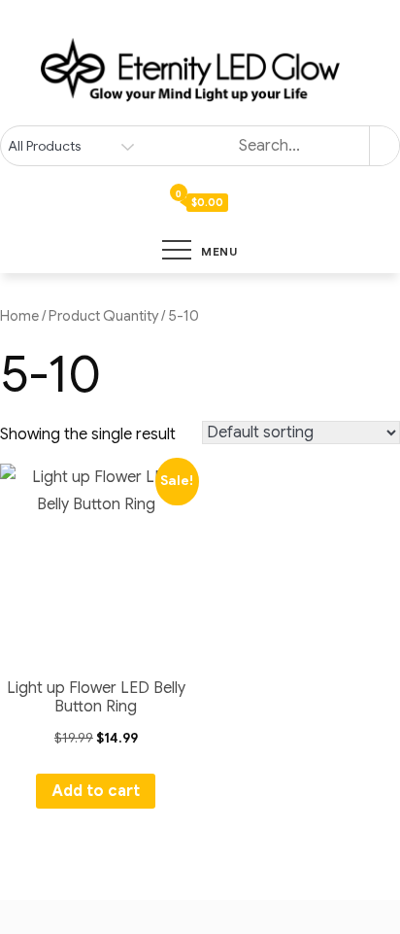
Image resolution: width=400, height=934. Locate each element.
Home (19, 316)
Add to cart (95, 791)
